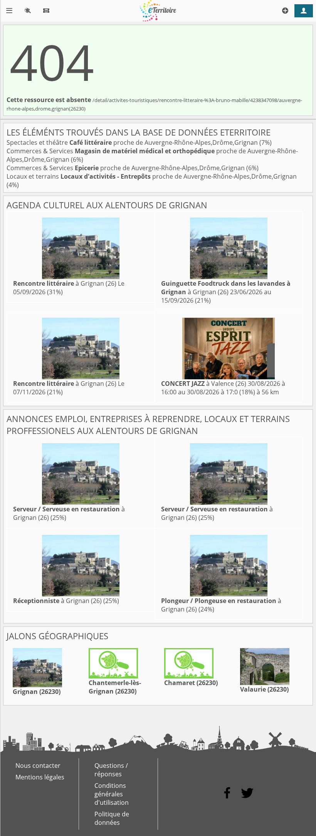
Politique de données (111, 818)
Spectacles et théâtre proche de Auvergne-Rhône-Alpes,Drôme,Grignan (133, 142)
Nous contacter (38, 765)
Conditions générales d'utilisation (111, 794)
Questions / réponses (111, 769)
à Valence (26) (203, 383)
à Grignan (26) (64, 283)
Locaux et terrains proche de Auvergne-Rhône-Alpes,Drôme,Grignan (152, 176)
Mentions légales (39, 777)
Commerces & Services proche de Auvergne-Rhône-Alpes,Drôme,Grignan (126, 168)
